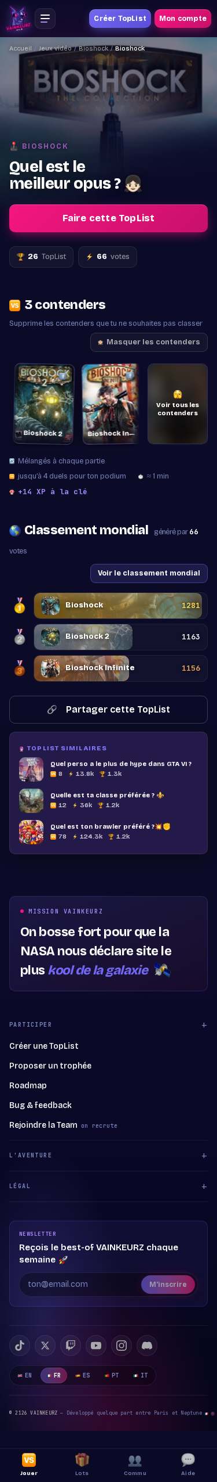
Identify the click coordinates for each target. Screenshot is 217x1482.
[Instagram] (121, 1345)
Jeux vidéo (55, 48)
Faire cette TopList (108, 218)
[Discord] (147, 1345)
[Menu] (45, 18)
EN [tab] (28, 1375)
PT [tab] (115, 1375)
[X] (45, 1345)
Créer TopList (120, 19)
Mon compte (183, 19)
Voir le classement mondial (149, 573)
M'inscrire (168, 1284)
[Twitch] (70, 1345)
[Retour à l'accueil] (18, 18)
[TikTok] (19, 1345)
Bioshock (93, 48)
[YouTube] (96, 1345)
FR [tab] (57, 1375)
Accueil (20, 48)
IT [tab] (144, 1375)
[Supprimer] (58, 376)
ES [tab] (86, 1375)
